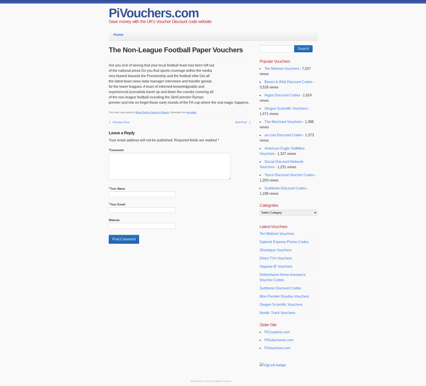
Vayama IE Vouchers (276, 266)
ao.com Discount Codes (283, 135)
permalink (191, 112)
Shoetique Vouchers (276, 250)
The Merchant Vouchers (283, 122)
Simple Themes (223, 381)
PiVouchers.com (154, 13)
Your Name (117, 188)
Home (118, 35)
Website (114, 220)
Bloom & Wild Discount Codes (288, 82)
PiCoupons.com (277, 332)
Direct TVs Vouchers (276, 258)
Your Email (117, 204)
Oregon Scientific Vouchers (285, 108)
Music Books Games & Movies (152, 112)
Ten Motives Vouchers (281, 68)
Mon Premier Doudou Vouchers (284, 296)
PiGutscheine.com (278, 340)
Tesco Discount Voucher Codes (289, 175)
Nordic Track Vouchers (277, 313)
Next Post (241, 122)
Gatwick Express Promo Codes (284, 242)
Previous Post (121, 122)
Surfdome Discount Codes (285, 188)
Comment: (116, 150)
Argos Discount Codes (282, 95)
